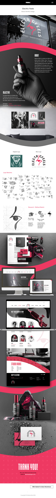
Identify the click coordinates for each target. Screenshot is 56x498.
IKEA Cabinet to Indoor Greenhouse (41, 486)
